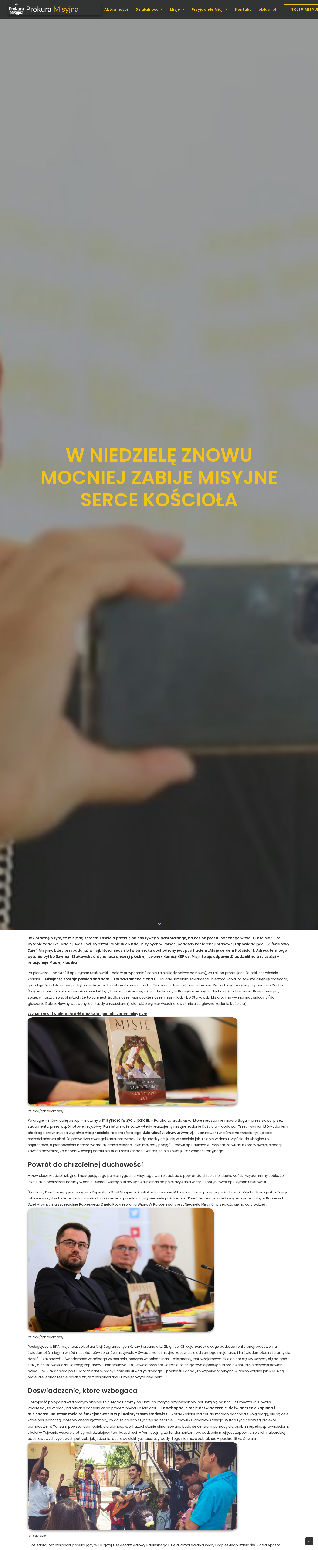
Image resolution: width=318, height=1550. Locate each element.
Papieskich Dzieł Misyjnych (133, 944)
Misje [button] (175, 9)
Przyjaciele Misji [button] (207, 9)
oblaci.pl (267, 9)
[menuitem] (117, 9)
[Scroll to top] (309, 1540)
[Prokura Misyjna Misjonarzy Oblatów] (54, 9)
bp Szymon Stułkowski (70, 956)
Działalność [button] (146, 9)
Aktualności (116, 9)
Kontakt (243, 9)
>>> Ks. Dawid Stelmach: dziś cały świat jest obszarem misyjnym (87, 1013)
